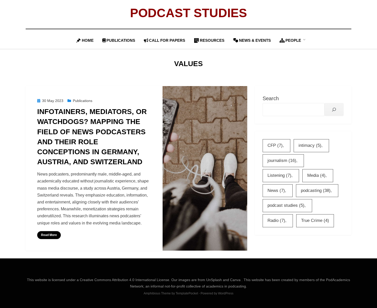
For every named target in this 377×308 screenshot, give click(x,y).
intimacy (310, 145)
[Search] (334, 109)
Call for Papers (167, 40)
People (293, 40)
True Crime (315, 220)
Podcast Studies (188, 13)
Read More (49, 235)
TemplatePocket (187, 293)
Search (271, 98)
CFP (275, 145)
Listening (279, 175)
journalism (281, 160)
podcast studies (285, 205)
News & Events (255, 40)
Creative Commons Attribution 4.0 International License (124, 280)
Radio (276, 220)
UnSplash (214, 280)
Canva (236, 280)
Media (316, 175)
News (276, 190)
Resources (212, 40)
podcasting (316, 190)
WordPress (225, 293)
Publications (120, 40)
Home (88, 40)
